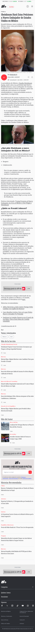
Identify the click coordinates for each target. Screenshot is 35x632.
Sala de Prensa (4, 620)
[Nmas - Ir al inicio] (3, 6)
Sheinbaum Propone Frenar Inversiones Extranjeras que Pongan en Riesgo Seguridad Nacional (16, 348)
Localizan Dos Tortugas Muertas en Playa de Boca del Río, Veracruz (22, 426)
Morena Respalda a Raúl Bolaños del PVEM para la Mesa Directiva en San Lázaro (16, 552)
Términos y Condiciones (6, 616)
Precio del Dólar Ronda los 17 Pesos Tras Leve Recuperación (17, 527)
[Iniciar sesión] (27, 6)
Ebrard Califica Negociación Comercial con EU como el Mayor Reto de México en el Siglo (17, 385)
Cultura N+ (22, 620)
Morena (3, 356)
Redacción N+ (13, 74)
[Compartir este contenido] (32, 77)
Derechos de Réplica (6, 611)
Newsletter (4, 597)
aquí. (23, 299)
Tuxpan (3, 535)
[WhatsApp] (28, 606)
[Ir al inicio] (17, 582)
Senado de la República (8, 406)
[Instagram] (12, 606)
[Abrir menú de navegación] (32, 6)
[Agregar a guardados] (28, 77)
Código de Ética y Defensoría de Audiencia (26, 612)
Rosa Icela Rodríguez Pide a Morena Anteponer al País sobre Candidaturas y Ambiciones (17, 397)
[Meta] (2, 606)
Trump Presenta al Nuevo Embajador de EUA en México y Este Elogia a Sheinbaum (17, 203)
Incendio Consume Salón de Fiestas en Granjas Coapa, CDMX (20, 438)
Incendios (13, 434)
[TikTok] (17, 606)
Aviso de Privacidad (13, 478)
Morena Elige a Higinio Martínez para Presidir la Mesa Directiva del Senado (16, 410)
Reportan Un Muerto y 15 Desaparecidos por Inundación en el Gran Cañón (17, 502)
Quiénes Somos (6, 593)
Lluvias (3, 511)
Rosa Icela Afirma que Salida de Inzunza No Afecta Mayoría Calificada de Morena (17, 372)
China (3, 485)
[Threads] (33, 606)
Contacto (22, 623)
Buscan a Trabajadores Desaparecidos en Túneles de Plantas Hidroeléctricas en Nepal (17, 489)
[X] (7, 606)
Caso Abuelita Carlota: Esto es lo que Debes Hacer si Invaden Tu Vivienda (17, 313)
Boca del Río (14, 422)
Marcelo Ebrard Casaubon (9, 381)
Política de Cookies (27, 478)
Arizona (3, 498)
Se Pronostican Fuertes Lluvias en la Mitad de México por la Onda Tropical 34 (17, 515)
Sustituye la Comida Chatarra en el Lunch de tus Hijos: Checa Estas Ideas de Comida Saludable (18, 319)
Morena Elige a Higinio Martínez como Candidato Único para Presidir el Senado (17, 360)
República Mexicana (7, 524)
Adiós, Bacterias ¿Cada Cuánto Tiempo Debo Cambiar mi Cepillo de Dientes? (18, 308)
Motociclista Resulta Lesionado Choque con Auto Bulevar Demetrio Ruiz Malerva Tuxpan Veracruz (16, 539)
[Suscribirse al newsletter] (30, 472)
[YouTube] (23, 606)
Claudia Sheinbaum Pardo (9, 344)
